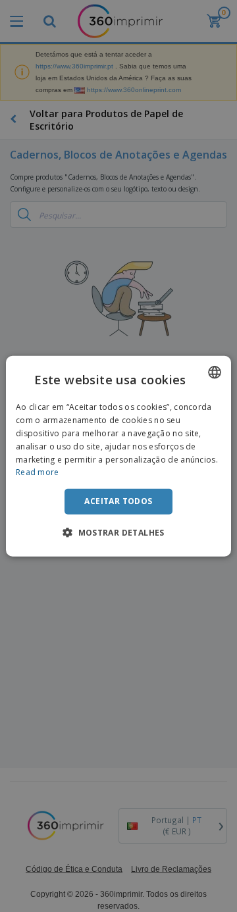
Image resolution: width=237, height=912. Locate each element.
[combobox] (214, 372)
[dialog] (118, 456)
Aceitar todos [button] (118, 501)
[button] (118, 532)
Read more (37, 472)
